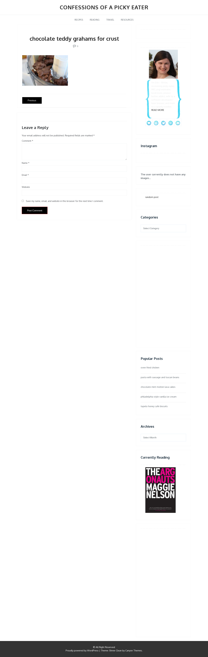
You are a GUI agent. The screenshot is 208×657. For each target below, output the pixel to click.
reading (94, 19)
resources (127, 19)
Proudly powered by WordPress (82, 650)
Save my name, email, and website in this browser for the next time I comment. (64, 201)
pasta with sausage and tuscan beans (160, 377)
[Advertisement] (154, 293)
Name (25, 163)
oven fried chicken (150, 367)
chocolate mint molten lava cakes (158, 386)
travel (110, 19)
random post (152, 197)
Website (26, 187)
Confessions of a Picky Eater (104, 7)
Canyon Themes (133, 650)
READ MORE (157, 110)
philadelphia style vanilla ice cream (158, 396)
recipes (79, 19)
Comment (26, 141)
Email (25, 175)
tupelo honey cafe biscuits (154, 406)
